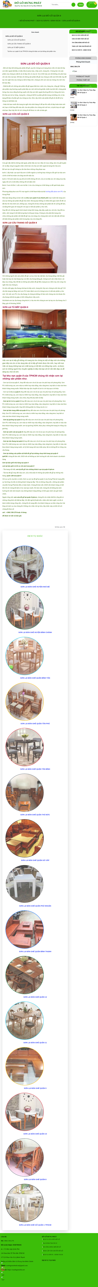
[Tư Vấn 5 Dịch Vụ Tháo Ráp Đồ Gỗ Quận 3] (74, 95)
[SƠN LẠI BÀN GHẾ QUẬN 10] (25, 1112)
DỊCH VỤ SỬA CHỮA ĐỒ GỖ (80, 35)
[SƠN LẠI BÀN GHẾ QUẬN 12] (25, 975)
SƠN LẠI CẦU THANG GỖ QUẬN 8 (19, 44)
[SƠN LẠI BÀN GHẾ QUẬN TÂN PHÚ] (25, 702)
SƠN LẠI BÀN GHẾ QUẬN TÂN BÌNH (35, 769)
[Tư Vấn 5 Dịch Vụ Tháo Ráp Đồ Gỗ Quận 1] (74, 120)
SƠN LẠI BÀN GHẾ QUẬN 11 (35, 1043)
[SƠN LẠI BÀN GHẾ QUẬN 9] (25, 1066)
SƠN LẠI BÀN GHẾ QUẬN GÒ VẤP (35, 860)
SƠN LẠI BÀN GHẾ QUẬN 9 (35, 1088)
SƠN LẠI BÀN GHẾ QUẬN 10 (35, 1134)
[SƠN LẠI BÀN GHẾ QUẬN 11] (25, 1021)
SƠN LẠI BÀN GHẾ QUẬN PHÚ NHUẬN (35, 906)
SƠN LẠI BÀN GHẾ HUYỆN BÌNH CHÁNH (35, 632)
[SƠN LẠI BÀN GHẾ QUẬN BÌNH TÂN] (25, 656)
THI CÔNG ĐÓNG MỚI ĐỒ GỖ (80, 42)
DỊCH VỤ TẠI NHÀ (49, 1260)
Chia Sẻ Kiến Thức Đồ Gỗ (80, 39)
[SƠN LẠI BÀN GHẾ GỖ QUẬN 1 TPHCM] (25, 1203)
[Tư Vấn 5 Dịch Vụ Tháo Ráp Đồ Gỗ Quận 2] (74, 107)
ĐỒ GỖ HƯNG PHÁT (83, 31)
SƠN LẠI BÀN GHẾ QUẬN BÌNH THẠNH (35, 951)
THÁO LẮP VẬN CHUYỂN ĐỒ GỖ (81, 46)
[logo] (23, 8)
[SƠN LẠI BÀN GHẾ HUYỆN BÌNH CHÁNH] (25, 610)
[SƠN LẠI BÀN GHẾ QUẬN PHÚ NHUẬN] (25, 884)
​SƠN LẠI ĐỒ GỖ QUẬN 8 (13, 36)
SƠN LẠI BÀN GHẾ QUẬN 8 (35, 1179)
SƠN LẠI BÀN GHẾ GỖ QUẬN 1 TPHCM (35, 1225)
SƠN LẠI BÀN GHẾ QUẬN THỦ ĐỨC (35, 815)
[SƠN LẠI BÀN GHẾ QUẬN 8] (25, 1157)
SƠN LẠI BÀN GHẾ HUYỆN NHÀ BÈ (35, 587)
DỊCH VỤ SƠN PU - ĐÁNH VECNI (81, 50)
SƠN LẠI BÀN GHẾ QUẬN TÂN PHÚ (35, 724)
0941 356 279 (75, 66)
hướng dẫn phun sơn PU (54, 191)
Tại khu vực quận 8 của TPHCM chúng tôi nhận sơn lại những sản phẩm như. (31, 51)
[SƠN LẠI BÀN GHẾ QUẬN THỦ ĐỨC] (25, 793)
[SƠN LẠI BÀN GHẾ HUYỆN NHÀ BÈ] (25, 565)
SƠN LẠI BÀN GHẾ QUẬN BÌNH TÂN (35, 678)
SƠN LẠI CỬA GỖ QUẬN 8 (16, 40)
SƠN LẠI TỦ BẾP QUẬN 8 (15, 47)
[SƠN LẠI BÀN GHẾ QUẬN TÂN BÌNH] (25, 747)
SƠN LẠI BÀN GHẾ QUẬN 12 (35, 997)
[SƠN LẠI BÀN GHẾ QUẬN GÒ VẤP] (25, 838)
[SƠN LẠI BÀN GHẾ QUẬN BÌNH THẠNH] (25, 929)
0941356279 (85, 4)
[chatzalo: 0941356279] (74, 71)
